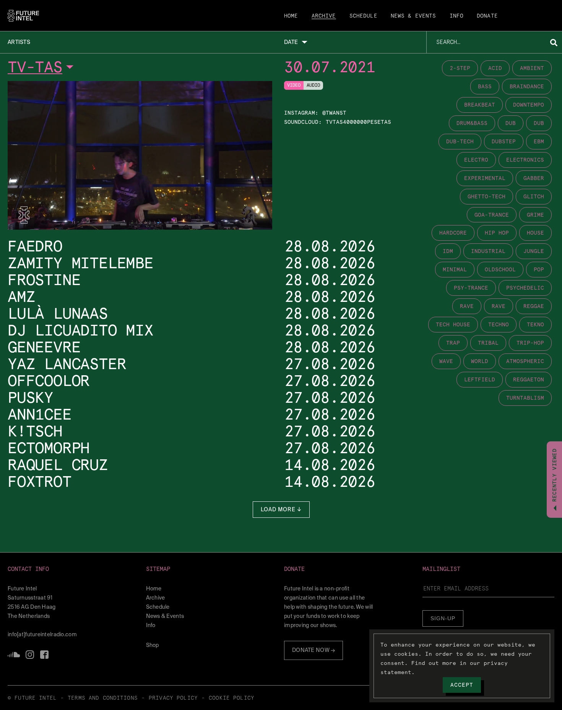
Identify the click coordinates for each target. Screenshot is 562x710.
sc (14, 654)
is (30, 654)
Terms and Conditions (103, 698)
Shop (152, 645)
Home (291, 16)
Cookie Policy (231, 698)
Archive (324, 16)
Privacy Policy (173, 698)
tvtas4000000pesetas (358, 122)
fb (44, 654)
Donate (487, 16)
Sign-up (442, 618)
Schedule (363, 16)
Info (457, 16)
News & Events (413, 16)
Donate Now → (313, 650)
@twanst (334, 113)
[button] (74, 569)
